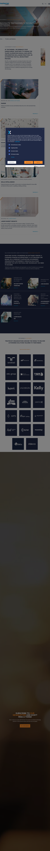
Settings (12, 157)
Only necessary (29, 162)
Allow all (38, 162)
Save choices (11, 162)
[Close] (43, 129)
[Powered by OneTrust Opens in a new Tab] (39, 166)
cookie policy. (17, 141)
